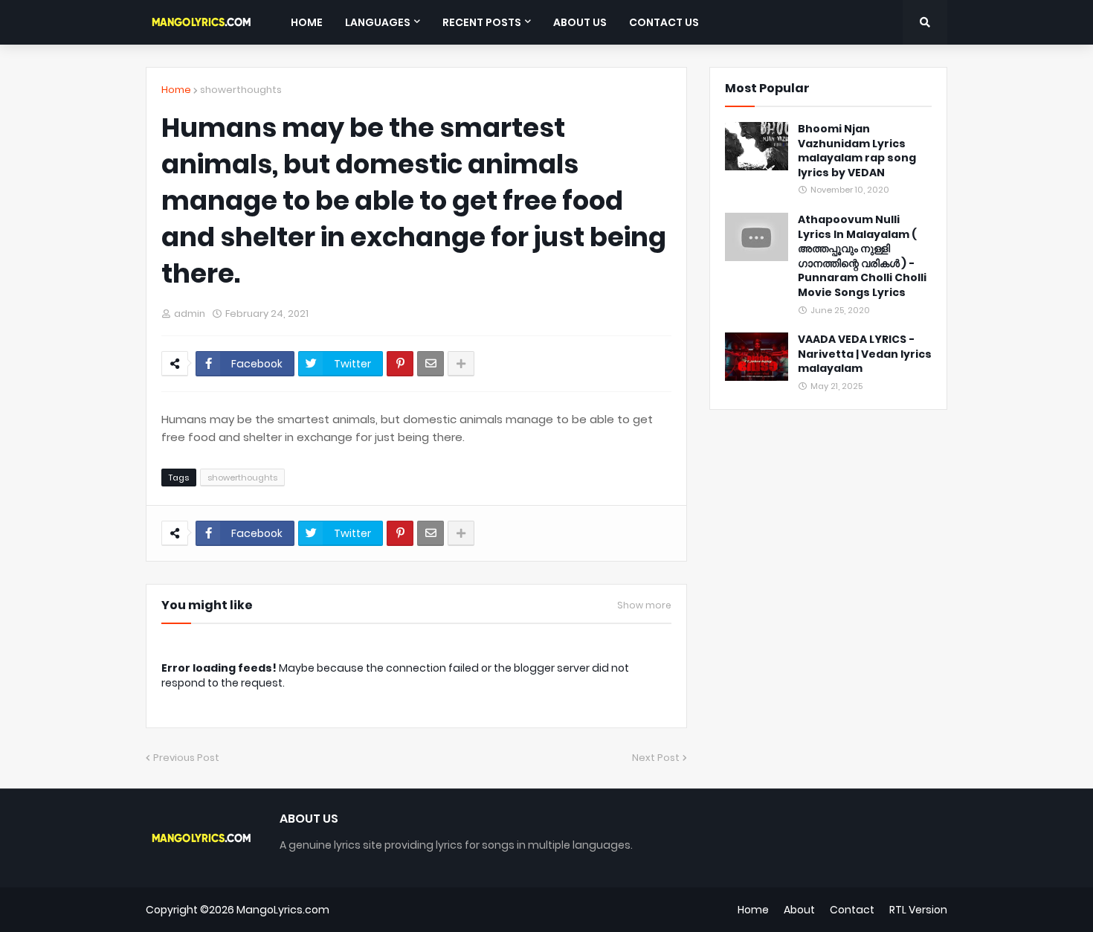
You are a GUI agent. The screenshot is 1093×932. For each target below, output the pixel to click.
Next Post (656, 758)
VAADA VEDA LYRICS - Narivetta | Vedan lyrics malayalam (865, 354)
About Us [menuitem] (580, 22)
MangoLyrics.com (282, 909)
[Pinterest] (400, 363)
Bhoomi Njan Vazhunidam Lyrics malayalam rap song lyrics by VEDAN (857, 151)
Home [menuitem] (307, 22)
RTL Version (918, 909)
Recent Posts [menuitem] (481, 22)
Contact (852, 909)
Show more (644, 605)
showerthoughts (241, 90)
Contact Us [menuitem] (664, 22)
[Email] (430, 363)
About (799, 909)
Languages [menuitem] (377, 22)
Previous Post (186, 758)
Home (176, 90)
